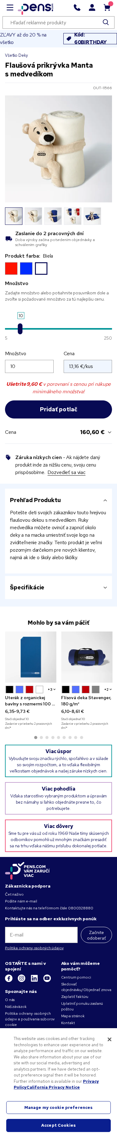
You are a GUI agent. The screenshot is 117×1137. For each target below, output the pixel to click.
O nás (10, 999)
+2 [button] (106, 689)
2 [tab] (41, 737)
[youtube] (47, 980)
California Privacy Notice (53, 1087)
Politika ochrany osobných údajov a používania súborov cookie (30, 1019)
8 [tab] (75, 737)
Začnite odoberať (96, 935)
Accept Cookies (58, 1125)
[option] (11, 268)
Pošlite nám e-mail (21, 901)
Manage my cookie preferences (58, 1107)
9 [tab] (81, 737)
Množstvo (15, 353)
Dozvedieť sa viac (66, 472)
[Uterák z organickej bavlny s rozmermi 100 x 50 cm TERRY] (30, 657)
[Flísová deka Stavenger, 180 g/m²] (86, 657)
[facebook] (9, 980)
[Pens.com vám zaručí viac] (27, 870)
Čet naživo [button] (14, 894)
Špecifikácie (27, 587)
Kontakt (68, 1022)
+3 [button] (50, 689)
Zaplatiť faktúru (75, 996)
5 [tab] (58, 737)
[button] (9, 689)
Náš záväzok (15, 1006)
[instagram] (22, 980)
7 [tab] (69, 737)
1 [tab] (35, 737)
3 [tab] (47, 737)
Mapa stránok (73, 1016)
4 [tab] (52, 737)
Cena (69, 353)
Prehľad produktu (35, 500)
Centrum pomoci (76, 977)
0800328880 (80, 908)
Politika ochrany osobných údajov (34, 948)
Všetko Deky (16, 55)
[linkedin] (35, 980)
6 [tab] (64, 737)
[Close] (109, 1039)
